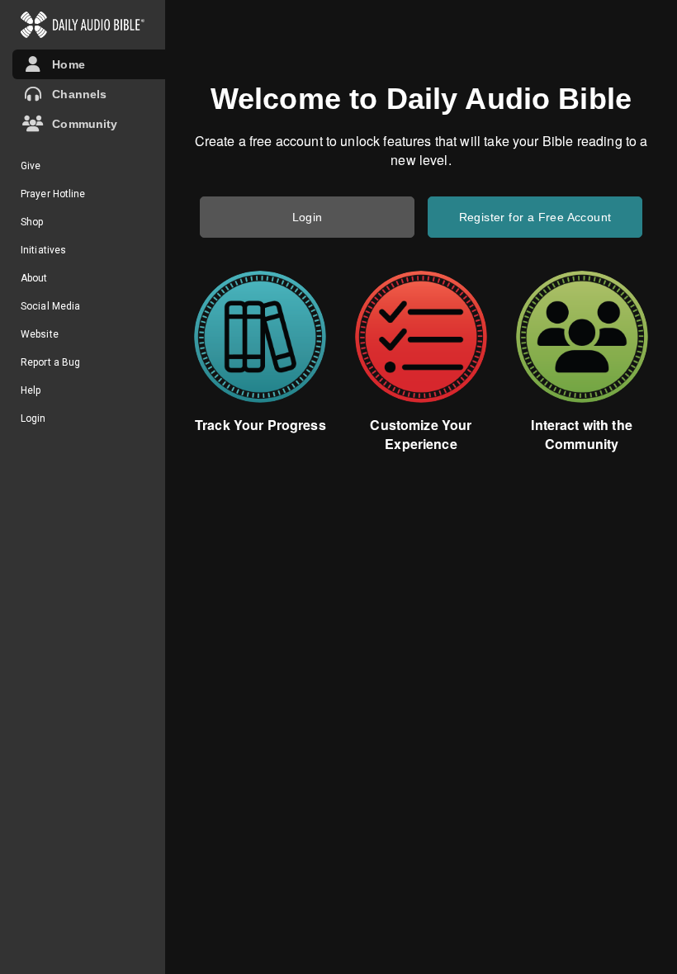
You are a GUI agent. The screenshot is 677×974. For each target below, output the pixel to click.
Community (81, 123)
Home (65, 64)
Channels (76, 94)
